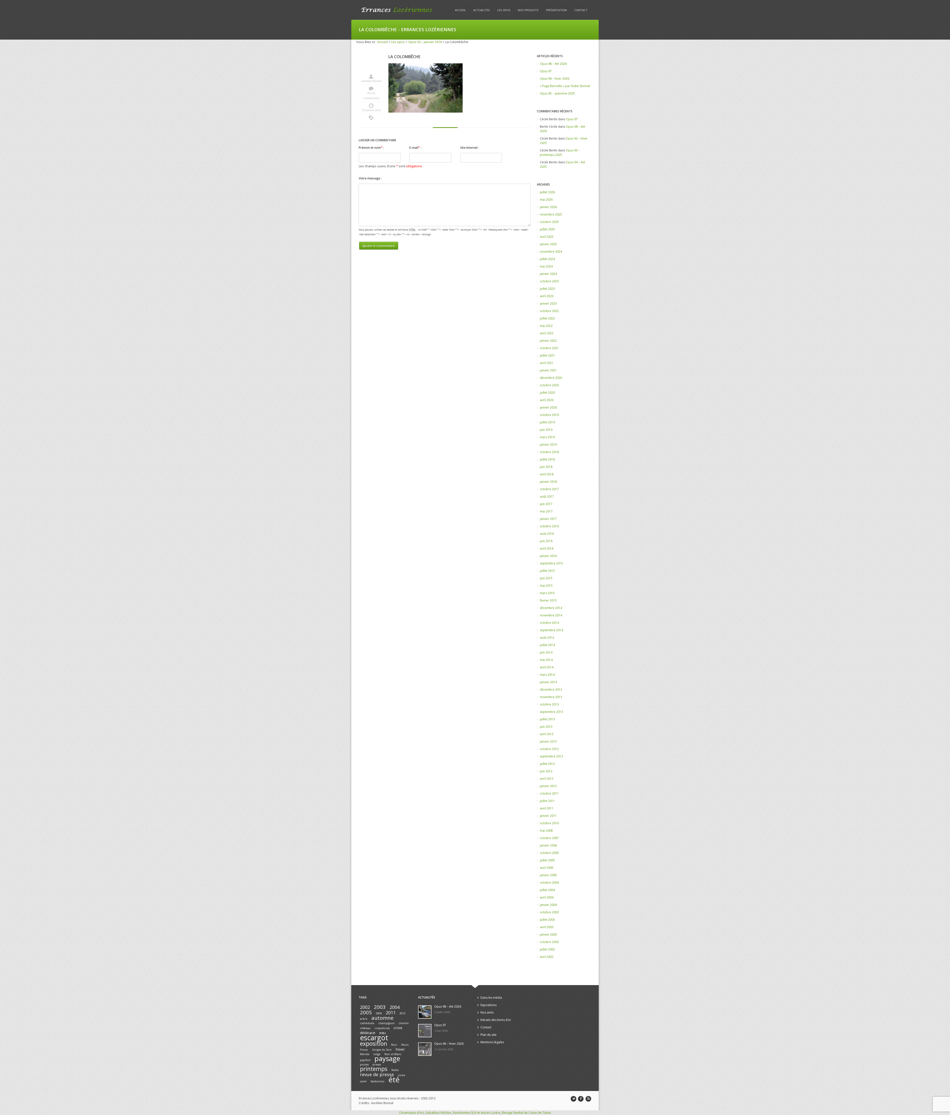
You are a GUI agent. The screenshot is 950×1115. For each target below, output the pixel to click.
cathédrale (367, 1023)
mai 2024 (546, 266)
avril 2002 (546, 957)
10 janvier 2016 (371, 110)
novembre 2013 (551, 697)
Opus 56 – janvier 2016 (425, 42)
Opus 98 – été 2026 (553, 64)
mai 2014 (546, 660)
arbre (363, 1018)
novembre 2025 (551, 214)
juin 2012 (546, 771)
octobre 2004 (549, 882)
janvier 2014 (548, 682)
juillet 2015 (547, 571)
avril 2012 (546, 778)
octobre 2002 (549, 942)
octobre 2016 (549, 526)
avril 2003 (546, 927)
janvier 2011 (548, 816)
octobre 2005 (549, 853)
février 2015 (548, 600)
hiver (400, 1049)
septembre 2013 (551, 712)
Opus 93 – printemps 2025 (560, 152)
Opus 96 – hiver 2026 (554, 78)
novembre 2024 (551, 251)
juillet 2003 (547, 920)
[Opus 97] (424, 1030)
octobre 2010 (549, 823)
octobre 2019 (549, 415)
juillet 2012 (547, 764)
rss (588, 1099)
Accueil (460, 10)
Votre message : (370, 178)
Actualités (481, 10)
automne (382, 1017)
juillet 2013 (547, 719)
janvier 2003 (548, 934)
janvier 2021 (548, 370)
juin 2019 (546, 430)
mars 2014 (547, 675)
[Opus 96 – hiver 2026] (424, 1049)
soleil (363, 1081)
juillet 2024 (547, 259)
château (365, 1028)
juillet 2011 (547, 801)
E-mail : (415, 147)
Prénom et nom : (371, 147)
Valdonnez (377, 1081)
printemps (373, 1069)
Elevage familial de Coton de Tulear (526, 1113)
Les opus (503, 10)
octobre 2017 (549, 489)
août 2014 (547, 637)
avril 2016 (546, 548)
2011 (391, 1013)
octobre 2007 (549, 838)
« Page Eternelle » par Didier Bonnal (565, 86)
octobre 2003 (549, 912)
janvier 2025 (548, 244)
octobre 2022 (549, 311)
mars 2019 (547, 437)
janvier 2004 (548, 905)
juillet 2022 (547, 318)
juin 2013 (546, 727)
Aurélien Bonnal (371, 81)
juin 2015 (546, 578)
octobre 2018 (549, 452)
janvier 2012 (548, 786)
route (401, 1075)
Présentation (556, 10)
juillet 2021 (547, 355)
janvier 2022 (548, 341)
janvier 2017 (548, 519)
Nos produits (528, 10)
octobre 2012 (549, 749)
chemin (404, 1023)
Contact (581, 10)
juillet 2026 (547, 192)
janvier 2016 (548, 556)
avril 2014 (546, 667)
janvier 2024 (548, 274)
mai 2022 (546, 326)
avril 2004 (546, 897)
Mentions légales (492, 1042)
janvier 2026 (548, 207)
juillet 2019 (547, 422)
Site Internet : (469, 147)
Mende (364, 1054)
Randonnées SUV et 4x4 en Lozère (476, 1113)
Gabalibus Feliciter (438, 1113)
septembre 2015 (551, 563)
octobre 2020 (549, 385)
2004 (395, 1007)
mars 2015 (547, 593)
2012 (402, 1013)
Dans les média (491, 997)
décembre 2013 (551, 689)
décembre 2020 (551, 378)
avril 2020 (546, 400)
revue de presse (377, 1074)
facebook (581, 1099)
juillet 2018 (547, 459)
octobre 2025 (549, 222)
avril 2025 (546, 237)
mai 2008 (546, 830)
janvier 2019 (548, 444)
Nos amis (487, 1012)
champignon (386, 1023)
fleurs (404, 1044)
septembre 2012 (551, 756)
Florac (364, 1049)
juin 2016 (546, 541)
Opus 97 (546, 71)
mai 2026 (546, 199)
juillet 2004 (547, 890)
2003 (380, 1006)
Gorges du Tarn (382, 1049)
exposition (373, 1043)
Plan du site (488, 1035)
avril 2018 (546, 474)
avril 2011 (546, 808)
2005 (366, 1012)
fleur (394, 1044)
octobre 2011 (549, 793)
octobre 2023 (549, 281)
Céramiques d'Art (411, 1113)
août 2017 (547, 496)
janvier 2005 (548, 875)
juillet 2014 (547, 645)
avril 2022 (546, 333)
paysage (387, 1058)
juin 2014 (546, 652)
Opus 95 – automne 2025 (557, 93)
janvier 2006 (548, 845)
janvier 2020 (548, 407)
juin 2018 (546, 467)
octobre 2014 (549, 623)
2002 (365, 1007)
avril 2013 (546, 734)
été (394, 1080)
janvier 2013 (548, 741)
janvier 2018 (548, 482)
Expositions (488, 1005)
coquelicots (382, 1028)
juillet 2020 (547, 392)
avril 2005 (546, 868)
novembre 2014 (551, 615)
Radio (395, 1070)
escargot (374, 1037)
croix (398, 1027)
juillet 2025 (547, 229)
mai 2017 (546, 511)
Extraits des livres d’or (495, 1020)
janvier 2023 (548, 303)
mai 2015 (546, 585)
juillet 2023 (547, 289)
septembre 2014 (551, 630)
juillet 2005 (547, 860)
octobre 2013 (549, 704)
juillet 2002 (547, 949)
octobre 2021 (549, 348)
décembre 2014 (551, 608)
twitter (573, 1099)
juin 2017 (546, 504)
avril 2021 (546, 363)
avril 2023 (546, 296)
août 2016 (547, 534)
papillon (365, 1060)
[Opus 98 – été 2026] (424, 1012)
